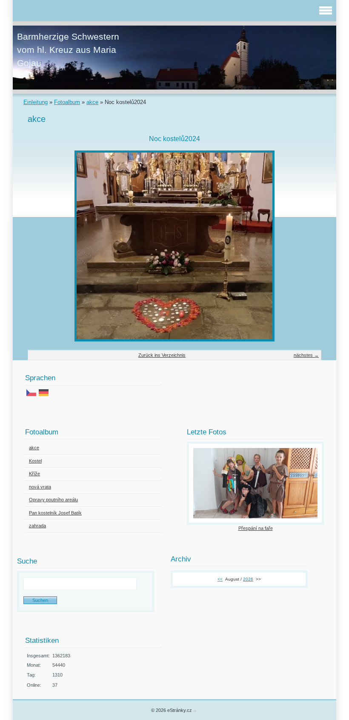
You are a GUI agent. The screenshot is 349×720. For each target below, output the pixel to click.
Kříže (34, 473)
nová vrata (40, 486)
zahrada (37, 525)
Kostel (35, 460)
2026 (248, 579)
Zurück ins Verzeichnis (162, 355)
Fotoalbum (67, 102)
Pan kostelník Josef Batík (55, 512)
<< (220, 579)
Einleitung (35, 102)
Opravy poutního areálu (53, 499)
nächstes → (306, 355)
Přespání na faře (255, 528)
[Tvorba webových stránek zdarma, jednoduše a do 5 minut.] (195, 711)
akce (92, 102)
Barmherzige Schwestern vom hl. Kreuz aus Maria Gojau (68, 50)
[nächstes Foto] (307, 245)
